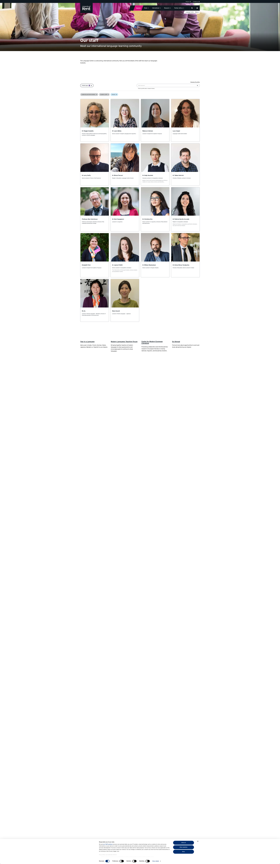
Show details (155, 861)
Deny (183, 851)
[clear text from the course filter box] (197, 85)
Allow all (183, 842)
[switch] (122, 861)
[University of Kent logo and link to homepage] (86, 8)
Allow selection (183, 847)
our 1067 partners (108, 844)
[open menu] (197, 8)
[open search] (192, 8)
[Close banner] (197, 841)
